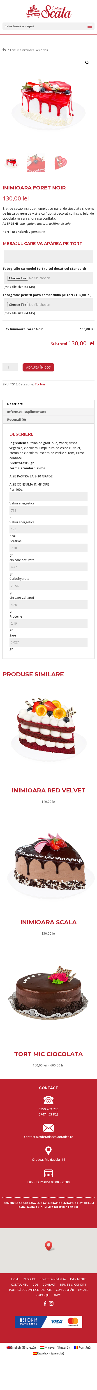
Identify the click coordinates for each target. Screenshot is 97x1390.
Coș (35, 1285)
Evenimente (78, 1279)
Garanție (42, 1295)
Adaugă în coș (38, 367)
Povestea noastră (53, 1279)
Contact (49, 1285)
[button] (87, 63)
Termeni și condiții (73, 1285)
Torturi (14, 50)
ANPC (57, 1295)
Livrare (83, 1290)
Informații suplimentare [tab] (26, 411)
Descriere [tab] (15, 404)
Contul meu (19, 1285)
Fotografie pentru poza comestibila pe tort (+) (47, 295)
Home (15, 1279)
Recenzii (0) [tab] (16, 419)
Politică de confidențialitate (30, 1290)
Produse (29, 1279)
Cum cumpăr (65, 1290)
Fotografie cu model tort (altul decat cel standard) (44, 268)
